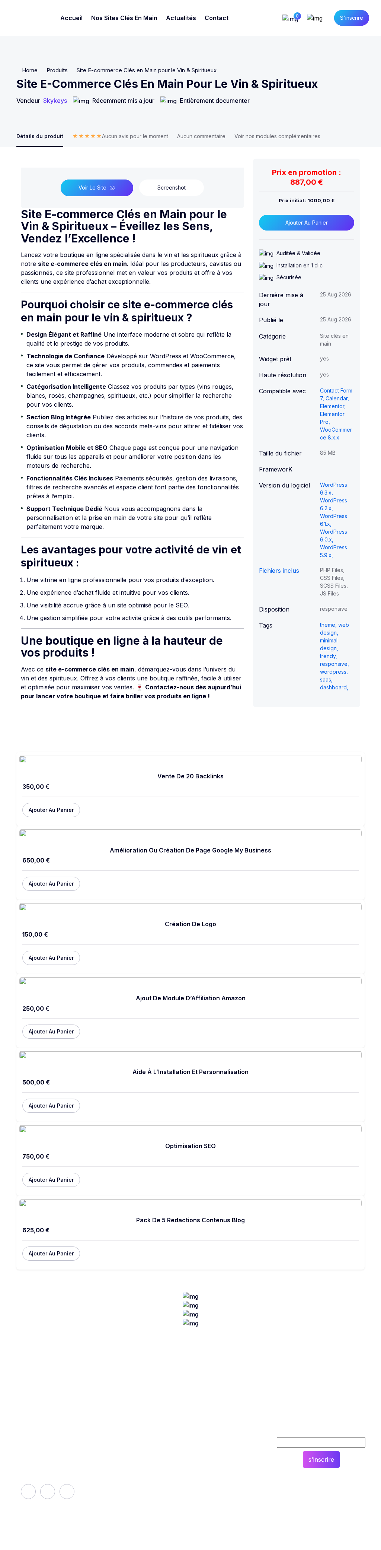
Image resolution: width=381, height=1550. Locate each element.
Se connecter (221, 1450)
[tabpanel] (132, 430)
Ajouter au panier (306, 222)
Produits (57, 70)
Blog (208, 1475)
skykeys (55, 100)
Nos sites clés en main (124, 18)
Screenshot (171, 187)
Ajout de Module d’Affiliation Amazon (191, 998)
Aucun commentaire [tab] (201, 136)
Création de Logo (190, 924)
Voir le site (92, 187)
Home (30, 70)
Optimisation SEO (190, 1146)
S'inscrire (351, 18)
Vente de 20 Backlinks (190, 776)
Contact (216, 18)
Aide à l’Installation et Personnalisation (190, 1072)
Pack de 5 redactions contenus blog (190, 1220)
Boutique (141, 1450)
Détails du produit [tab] (39, 136)
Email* (321, 1429)
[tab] (120, 139)
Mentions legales (153, 1462)
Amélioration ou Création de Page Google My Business (190, 850)
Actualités (181, 18)
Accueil (71, 18)
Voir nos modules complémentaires (277, 136)
